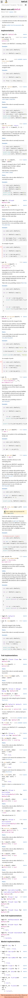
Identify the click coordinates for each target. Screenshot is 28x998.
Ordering (17, 740)
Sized (21, 16)
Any (9, 945)
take (8, 621)
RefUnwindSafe (14, 920)
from (5, 723)
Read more (5, 700)
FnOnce (16, 125)
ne (5, 811)
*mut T (5, 431)
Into (12, 971)
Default (11, 616)
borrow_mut (11, 316)
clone (6, 664)
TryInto (14, 986)
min (5, 762)
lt (5, 842)
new (3, 39)
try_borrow (5, 264)
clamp (6, 774)
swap (8, 160)
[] (15, 12)
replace (9, 86)
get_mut (9, 455)
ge (5, 877)
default (6, 709)
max (5, 750)
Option (4, 832)
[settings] (26, 5)
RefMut (4, 318)
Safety (4, 571)
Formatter (5, 695)
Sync (16, 910)
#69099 (11, 513)
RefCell (24, 2)
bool (15, 801)
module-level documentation (14, 25)
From (3, 720)
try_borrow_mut (7, 379)
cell (12, 9)
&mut (4, 127)
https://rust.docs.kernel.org (11, 997)
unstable (20, 59)
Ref (3, 207)
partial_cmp (8, 828)
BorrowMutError (7, 382)
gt (5, 865)
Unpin (16, 924)
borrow (9, 205)
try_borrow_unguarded (9, 558)
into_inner (5, 61)
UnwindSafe (18, 933)
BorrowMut (12, 957)
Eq (16, 897)
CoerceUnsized (13, 890)
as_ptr (9, 429)
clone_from (8, 676)
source (11, 12)
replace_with (6, 125)
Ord (3, 735)
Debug (18, 689)
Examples (4, 46)
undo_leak (10, 507)
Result (4, 266)
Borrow (10, 951)
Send (16, 902)
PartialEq (5, 792)
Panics (4, 102)
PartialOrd (6, 821)
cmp (5, 738)
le (5, 853)
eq (5, 799)
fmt (5, 693)
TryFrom (14, 977)
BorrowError (6, 267)
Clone (10, 659)
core (8, 9)
